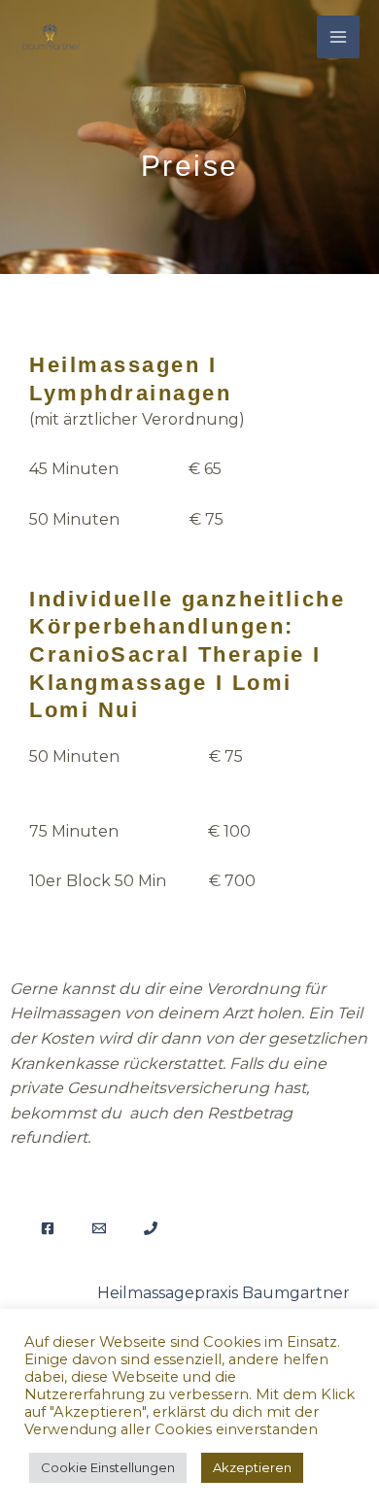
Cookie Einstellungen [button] (108, 1467)
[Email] (99, 1228)
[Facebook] (47, 1228)
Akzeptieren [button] (252, 1467)
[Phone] (150, 1228)
